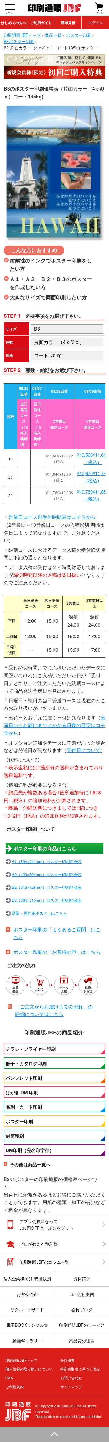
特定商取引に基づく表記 (80, 1368)
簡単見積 (68, 22)
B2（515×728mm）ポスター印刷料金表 (47, 887)
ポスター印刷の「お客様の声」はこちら (57, 951)
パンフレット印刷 (24, 1078)
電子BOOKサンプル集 (27, 1325)
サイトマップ (71, 1386)
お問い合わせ (71, 1377)
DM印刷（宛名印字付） (30, 1150)
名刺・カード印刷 (24, 1107)
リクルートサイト (27, 1310)
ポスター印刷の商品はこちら (44, 848)
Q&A (9, 1377)
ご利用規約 (14, 1386)
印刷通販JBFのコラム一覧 (44, 1262)
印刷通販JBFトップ (21, 1360)
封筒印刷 (15, 1135)
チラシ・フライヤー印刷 (31, 1049)
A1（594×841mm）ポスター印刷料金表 (47, 861)
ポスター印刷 (19, 1121)
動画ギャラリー (27, 1341)
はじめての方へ (13, 22)
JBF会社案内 (82, 1294)
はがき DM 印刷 (22, 1092)
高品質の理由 (81, 1341)
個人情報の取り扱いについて (29, 1368)
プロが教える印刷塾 (38, 1244)
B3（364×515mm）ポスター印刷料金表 (47, 900)
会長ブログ (81, 1310)
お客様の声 (27, 1294)
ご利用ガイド (41, 22)
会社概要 (67, 1360)
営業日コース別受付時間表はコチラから (52, 516)
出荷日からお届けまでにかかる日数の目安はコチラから (54, 725)
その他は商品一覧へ (30, 1164)
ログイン (95, 22)
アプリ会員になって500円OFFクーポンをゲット (46, 1224)
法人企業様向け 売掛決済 (27, 1278)
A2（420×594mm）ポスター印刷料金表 (47, 874)
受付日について (84, 750)
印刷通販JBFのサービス (82, 1325)
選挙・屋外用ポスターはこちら (39, 913)
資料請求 (81, 1278)
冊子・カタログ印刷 (26, 1063)
